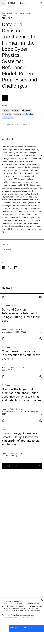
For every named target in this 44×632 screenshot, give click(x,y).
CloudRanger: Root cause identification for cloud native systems (21, 354)
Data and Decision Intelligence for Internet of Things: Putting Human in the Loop (21, 315)
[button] (42, 600)
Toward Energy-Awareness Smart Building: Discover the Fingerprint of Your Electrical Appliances (21, 438)
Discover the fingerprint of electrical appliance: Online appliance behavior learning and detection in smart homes (21, 394)
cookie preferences (9, 617)
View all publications (12, 466)
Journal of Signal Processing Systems (16, 13)
